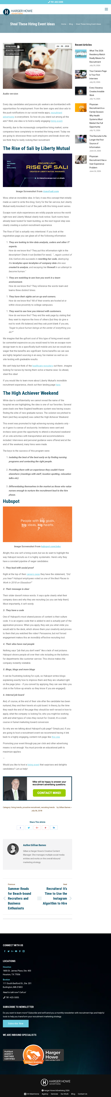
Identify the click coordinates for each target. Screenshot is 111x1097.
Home (63, 24)
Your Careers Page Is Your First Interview (98, 75)
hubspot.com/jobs (51, 546)
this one (56, 737)
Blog (71, 24)
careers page (33, 574)
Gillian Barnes (63, 807)
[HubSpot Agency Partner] (55, 1053)
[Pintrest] (45, 827)
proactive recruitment (15, 50)
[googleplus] (37, 827)
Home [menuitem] (36, 1094)
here (58, 384)
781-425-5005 (12, 997)
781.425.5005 (56, 2)
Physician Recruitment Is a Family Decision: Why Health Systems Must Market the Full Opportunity (96, 115)
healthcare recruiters (42, 365)
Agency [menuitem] (45, 1094)
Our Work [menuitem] (65, 1094)
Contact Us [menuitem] (82, 1094)
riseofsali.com (51, 191)
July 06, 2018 (36, 811)
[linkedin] (54, 827)
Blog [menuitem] (73, 1094)
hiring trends (11, 46)
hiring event (56, 121)
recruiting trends (12, 54)
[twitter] (28, 827)
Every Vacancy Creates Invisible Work (96, 91)
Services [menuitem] (54, 1094)
